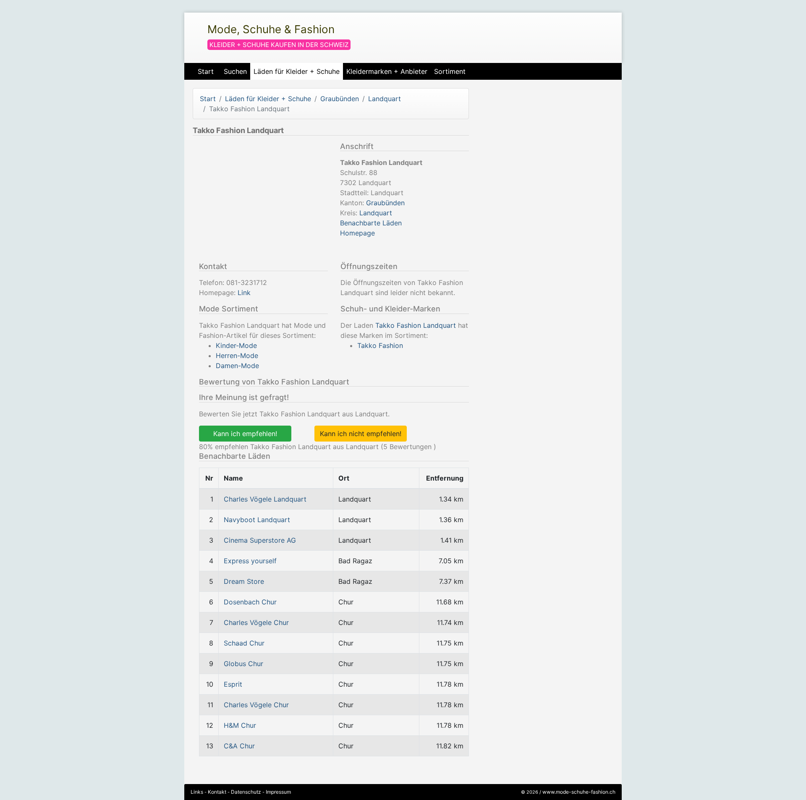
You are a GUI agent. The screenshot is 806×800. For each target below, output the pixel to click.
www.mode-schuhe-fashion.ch (578, 792)
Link (244, 292)
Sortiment (450, 71)
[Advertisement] (263, 200)
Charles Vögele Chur (256, 622)
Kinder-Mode (236, 345)
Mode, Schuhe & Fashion (271, 29)
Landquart (384, 98)
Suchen (235, 71)
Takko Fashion (380, 345)
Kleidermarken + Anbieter (386, 71)
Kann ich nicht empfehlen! (360, 433)
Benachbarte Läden (371, 223)
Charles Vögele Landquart (265, 499)
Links (197, 792)
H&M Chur (240, 725)
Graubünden (339, 98)
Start (206, 71)
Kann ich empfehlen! (245, 433)
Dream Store (244, 581)
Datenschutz (246, 792)
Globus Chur (243, 663)
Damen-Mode (237, 365)
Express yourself (250, 561)
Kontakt (217, 792)
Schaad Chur (244, 643)
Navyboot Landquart (257, 519)
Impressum (278, 792)
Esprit (233, 684)
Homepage (357, 233)
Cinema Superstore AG (260, 540)
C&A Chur (239, 746)
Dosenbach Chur (250, 602)
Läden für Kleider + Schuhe (297, 71)
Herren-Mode (237, 355)
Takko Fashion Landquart (415, 325)
